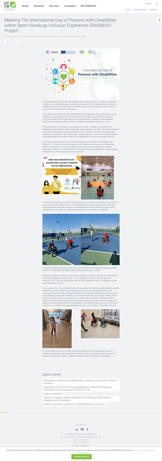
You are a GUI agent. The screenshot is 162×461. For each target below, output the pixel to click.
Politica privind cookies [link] (140, 450)
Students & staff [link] (140, 10)
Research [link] (39, 5)
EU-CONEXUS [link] (88, 5)
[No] (159, 454)
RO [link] (151, 3)
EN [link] (148, 3)
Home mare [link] (12, 36)
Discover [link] (54, 5)
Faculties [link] (153, 10)
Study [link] (25, 5)
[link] (159, 20)
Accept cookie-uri (81, 457)
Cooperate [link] (69, 5)
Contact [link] (128, 10)
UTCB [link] (6, 36)
